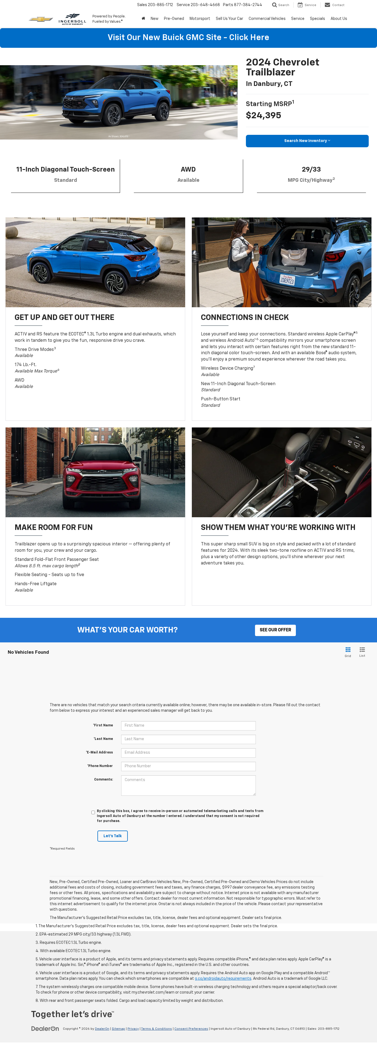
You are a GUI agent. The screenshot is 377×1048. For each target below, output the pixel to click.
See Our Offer (275, 630)
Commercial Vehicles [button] (267, 19)
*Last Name (103, 739)
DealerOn (102, 1029)
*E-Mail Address (99, 752)
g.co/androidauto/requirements (223, 979)
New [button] (154, 19)
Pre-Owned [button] (174, 19)
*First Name (103, 725)
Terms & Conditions (156, 1029)
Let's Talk (112, 836)
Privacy (133, 1029)
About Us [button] (339, 19)
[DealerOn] (45, 1029)
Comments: (103, 779)
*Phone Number (100, 766)
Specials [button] (317, 19)
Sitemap (118, 1029)
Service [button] (297, 19)
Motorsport (200, 19)
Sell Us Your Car (229, 19)
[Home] (143, 19)
